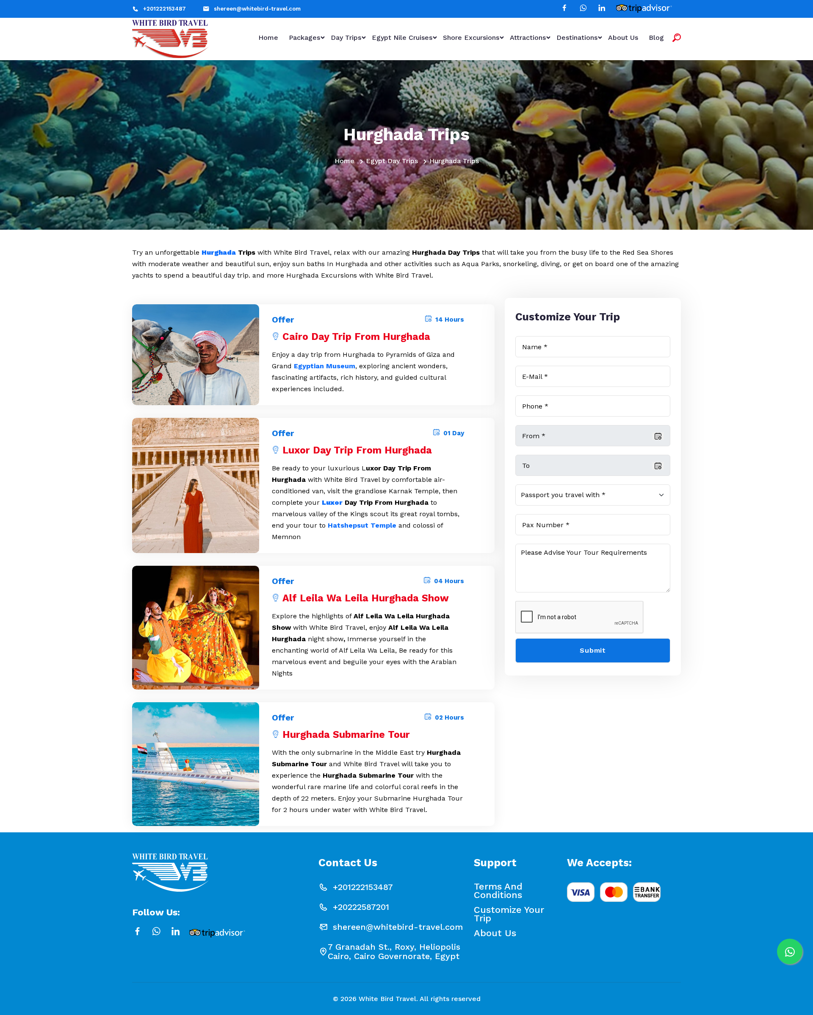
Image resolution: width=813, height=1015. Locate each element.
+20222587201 (361, 907)
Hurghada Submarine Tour (346, 734)
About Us (623, 37)
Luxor (332, 502)
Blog (656, 37)
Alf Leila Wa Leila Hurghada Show (365, 598)
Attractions (528, 37)
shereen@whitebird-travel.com (257, 9)
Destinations (576, 37)
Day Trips (346, 37)
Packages (304, 37)
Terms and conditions (498, 890)
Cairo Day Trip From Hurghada (356, 336)
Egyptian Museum (324, 366)
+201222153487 (164, 9)
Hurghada (219, 252)
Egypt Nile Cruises (402, 37)
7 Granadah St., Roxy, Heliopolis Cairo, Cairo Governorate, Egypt (394, 951)
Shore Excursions (471, 37)
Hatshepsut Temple (362, 525)
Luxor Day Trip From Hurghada (357, 450)
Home (268, 37)
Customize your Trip (509, 914)
